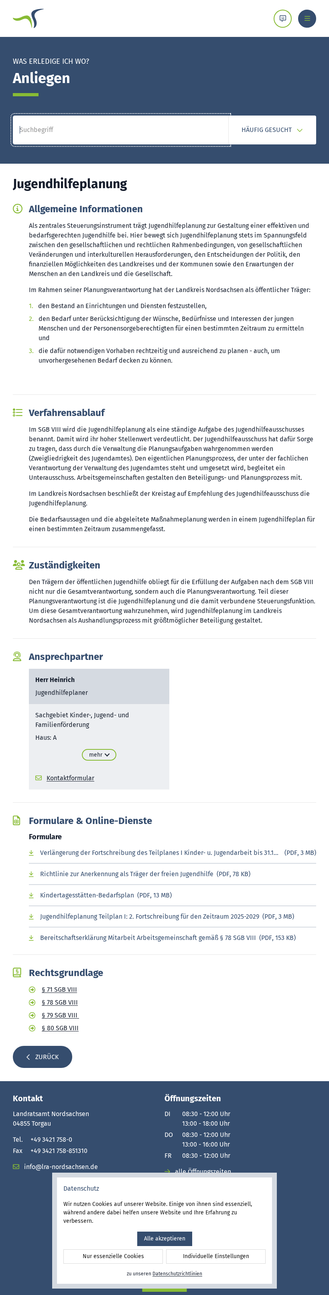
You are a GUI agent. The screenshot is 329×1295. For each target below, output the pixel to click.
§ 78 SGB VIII (60, 1002)
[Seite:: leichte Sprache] (283, 19)
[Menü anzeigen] (307, 19)
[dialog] (164, 1231)
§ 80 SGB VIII (60, 1028)
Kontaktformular (70, 778)
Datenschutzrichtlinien (177, 1274)
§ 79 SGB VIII (60, 1015)
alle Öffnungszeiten (202, 1171)
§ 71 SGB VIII (59, 989)
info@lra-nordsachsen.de (60, 1167)
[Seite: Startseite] (28, 18)
